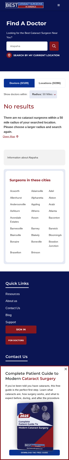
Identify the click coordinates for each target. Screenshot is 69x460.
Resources (13, 294)
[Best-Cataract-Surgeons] (24, 3)
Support (11, 322)
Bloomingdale (57, 235)
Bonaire (14, 241)
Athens (35, 210)
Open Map (9, 136)
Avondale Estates (15, 219)
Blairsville (15, 235)
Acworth (15, 190)
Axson (34, 217)
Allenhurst (16, 197)
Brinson (35, 252)
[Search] (54, 46)
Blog (9, 315)
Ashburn (15, 210)
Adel (51, 190)
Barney (35, 228)
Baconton (54, 217)
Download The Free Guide (34, 453)
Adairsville (37, 190)
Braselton (15, 252)
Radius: (37, 94)
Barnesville (16, 228)
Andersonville (18, 204)
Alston (52, 197)
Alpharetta (37, 197)
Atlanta (53, 210)
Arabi (52, 204)
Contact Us (13, 308)
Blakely (35, 235)
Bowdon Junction (54, 243)
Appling (35, 204)
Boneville (36, 241)
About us (11, 301)
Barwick (53, 228)
